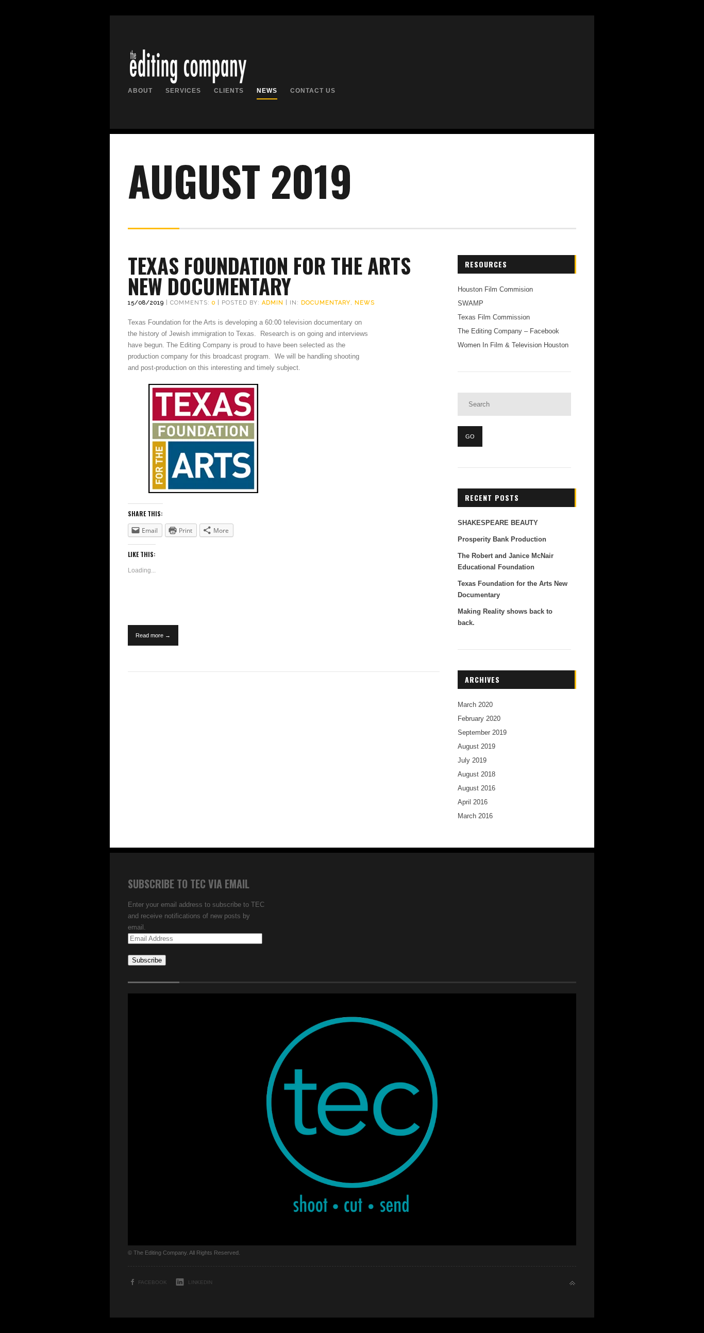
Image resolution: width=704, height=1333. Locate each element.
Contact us (313, 90)
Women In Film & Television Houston (513, 345)
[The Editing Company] (187, 83)
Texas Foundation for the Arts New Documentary (269, 275)
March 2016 (475, 816)
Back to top (572, 1283)
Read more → (153, 635)
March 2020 (475, 704)
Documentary (325, 302)
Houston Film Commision (495, 289)
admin (272, 302)
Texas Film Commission (494, 317)
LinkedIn (200, 1282)
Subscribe (147, 960)
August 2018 (476, 774)
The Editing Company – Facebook (508, 331)
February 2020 (479, 718)
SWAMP (470, 303)
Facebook (152, 1282)
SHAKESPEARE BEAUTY (498, 523)
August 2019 (476, 746)
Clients (229, 90)
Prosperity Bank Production (502, 539)
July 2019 (472, 760)
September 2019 (482, 732)
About (140, 90)
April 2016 (473, 802)
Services (183, 90)
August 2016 (476, 788)
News (267, 90)
